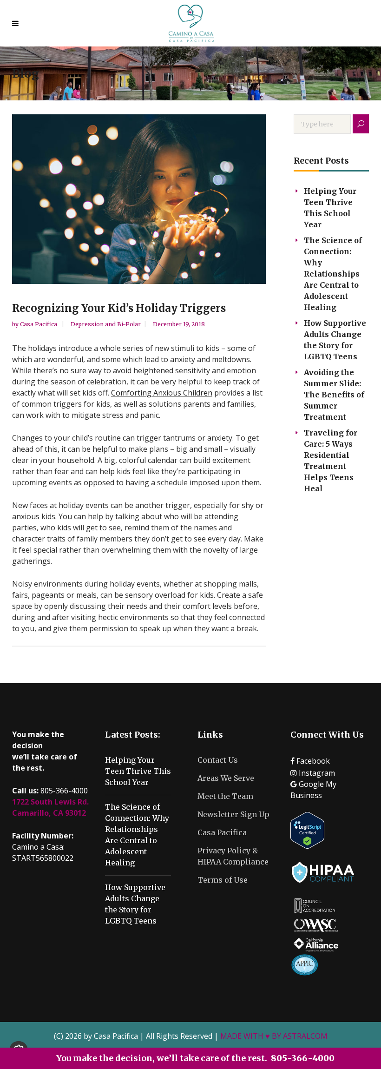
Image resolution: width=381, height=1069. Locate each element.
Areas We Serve (225, 778)
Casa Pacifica (39, 324)
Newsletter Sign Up (233, 814)
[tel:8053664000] (17, 23)
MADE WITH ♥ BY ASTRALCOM (274, 1036)
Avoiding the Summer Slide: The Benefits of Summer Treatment (334, 395)
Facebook (312, 761)
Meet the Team (225, 796)
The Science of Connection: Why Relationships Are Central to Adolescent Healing (333, 274)
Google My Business (313, 789)
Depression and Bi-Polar (106, 324)
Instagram (316, 773)
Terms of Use (222, 879)
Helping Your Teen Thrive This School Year (138, 771)
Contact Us (217, 760)
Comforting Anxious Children (161, 393)
